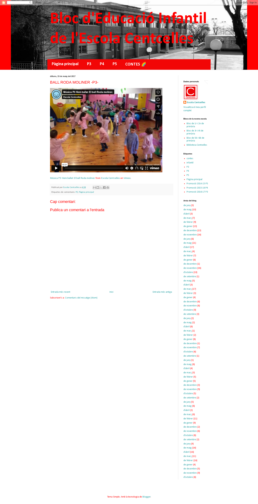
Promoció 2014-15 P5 (197, 183)
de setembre (189, 276)
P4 (102, 64)
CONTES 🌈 (135, 64)
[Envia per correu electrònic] (94, 187)
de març (187, 218)
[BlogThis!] (98, 187)
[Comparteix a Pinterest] (108, 187)
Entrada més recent (60, 292)
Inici (111, 292)
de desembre (190, 230)
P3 (89, 64)
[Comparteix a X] (101, 187)
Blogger (147, 497)
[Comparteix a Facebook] (104, 187)
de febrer (188, 222)
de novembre (190, 234)
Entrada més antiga (162, 292)
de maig (187, 209)
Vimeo (127, 178)
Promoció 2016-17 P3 (197, 192)
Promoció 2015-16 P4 (197, 188)
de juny (187, 205)
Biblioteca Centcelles (197, 145)
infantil (190, 162)
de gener (188, 226)
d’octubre (188, 272)
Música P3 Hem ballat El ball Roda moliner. (72, 178)
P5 (115, 64)
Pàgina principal (65, 64)
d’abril (186, 214)
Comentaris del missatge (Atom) (81, 298)
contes (190, 158)
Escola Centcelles (110, 178)
